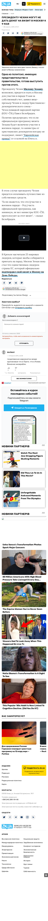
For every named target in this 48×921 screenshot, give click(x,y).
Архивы (5, 769)
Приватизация (7, 853)
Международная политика (12, 843)
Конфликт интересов (32, 846)
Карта (4, 784)
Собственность (30, 871)
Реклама (5, 777)
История (27, 861)
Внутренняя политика (10, 839)
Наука (4, 861)
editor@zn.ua (37, 807)
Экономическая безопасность (30, 851)
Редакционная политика (11, 781)
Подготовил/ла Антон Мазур (15, 295)
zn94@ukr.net (31, 803)
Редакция (6, 773)
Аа (24, 4)
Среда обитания (8, 868)
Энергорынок (7, 850)
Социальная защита (31, 839)
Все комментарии (24, 378)
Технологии (6, 864)
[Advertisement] (24, 165)
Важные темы (8, 10)
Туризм (26, 868)
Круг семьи (28, 864)
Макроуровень (7, 846)
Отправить (24, 343)
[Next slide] (44, 9)
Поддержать (35, 4)
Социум (27, 857)
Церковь (5, 871)
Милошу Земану (33, 89)
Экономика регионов (10, 857)
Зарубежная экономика (33, 843)
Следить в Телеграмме (26, 408)
